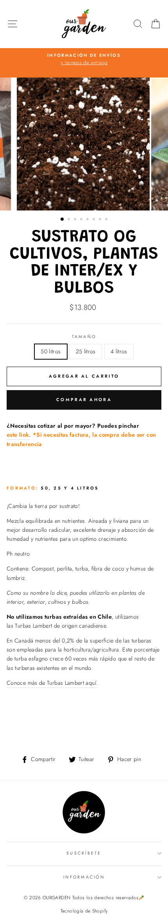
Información (84, 877)
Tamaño (84, 336)
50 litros (51, 351)
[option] (84, 59)
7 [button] (101, 220)
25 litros (86, 351)
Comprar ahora (84, 399)
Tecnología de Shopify (84, 910)
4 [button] (82, 220)
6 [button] (95, 220)
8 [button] (107, 220)
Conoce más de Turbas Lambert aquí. (52, 683)
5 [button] (88, 220)
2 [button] (69, 220)
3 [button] (76, 220)
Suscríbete (84, 853)
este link (18, 435)
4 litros (119, 351)
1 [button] (62, 219)
